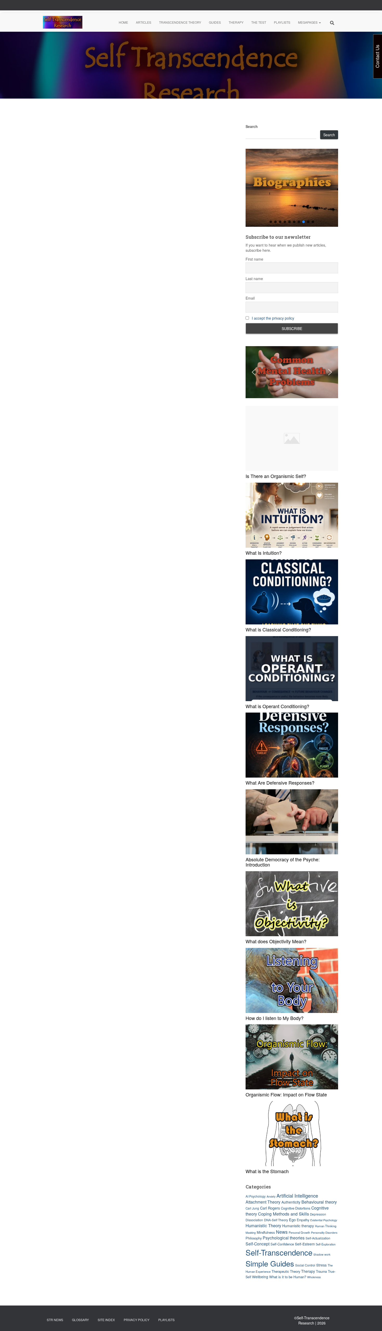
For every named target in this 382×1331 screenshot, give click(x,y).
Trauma (321, 1271)
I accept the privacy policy (273, 318)
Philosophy (254, 1238)
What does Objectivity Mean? (276, 941)
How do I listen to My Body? (275, 1018)
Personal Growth (299, 1232)
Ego (292, 1219)
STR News (55, 1319)
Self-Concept (257, 1244)
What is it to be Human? (287, 1276)
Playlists (282, 22)
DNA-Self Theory (276, 1220)
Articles (143, 22)
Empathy (303, 1220)
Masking (251, 1233)
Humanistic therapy (298, 1225)
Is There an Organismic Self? (276, 476)
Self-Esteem (305, 1243)
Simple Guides (270, 1263)
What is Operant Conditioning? (277, 706)
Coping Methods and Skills (283, 1214)
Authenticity (290, 1202)
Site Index (106, 1319)
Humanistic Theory (263, 1225)
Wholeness (314, 1277)
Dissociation (254, 1220)
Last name (254, 278)
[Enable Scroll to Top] (371, 1320)
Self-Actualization (318, 1238)
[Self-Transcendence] (62, 22)
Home (123, 22)
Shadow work (321, 1254)
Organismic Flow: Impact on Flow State (286, 1094)
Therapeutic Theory (286, 1271)
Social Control (305, 1265)
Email (250, 298)
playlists (166, 1319)
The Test (258, 22)
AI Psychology (256, 1196)
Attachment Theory (263, 1202)
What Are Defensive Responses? (280, 782)
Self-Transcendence (279, 1252)
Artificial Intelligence (297, 1195)
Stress (321, 1265)
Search (252, 126)
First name (254, 259)
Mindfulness (266, 1232)
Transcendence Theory (180, 22)
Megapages (308, 22)
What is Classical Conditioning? (278, 629)
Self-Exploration (325, 1244)
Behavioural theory (319, 1202)
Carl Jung (252, 1208)
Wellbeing (260, 1276)
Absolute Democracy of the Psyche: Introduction (283, 862)
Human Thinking (325, 1226)
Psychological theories (284, 1238)
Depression (318, 1214)
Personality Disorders (324, 1233)
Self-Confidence (282, 1244)
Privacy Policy (136, 1319)
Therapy (236, 22)
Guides (215, 22)
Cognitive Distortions (295, 1208)
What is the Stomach (267, 1171)
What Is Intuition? (264, 552)
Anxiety (271, 1196)
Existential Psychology (323, 1220)
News (282, 1232)
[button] (319, 22)
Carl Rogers (270, 1208)
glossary (80, 1319)
